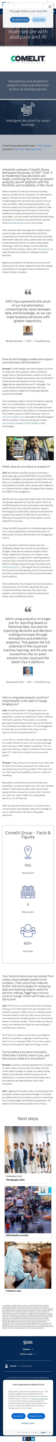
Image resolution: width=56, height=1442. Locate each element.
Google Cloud (35, 149)
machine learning (10, 423)
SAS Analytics (44, 145)
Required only (36, 1416)
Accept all (18, 1416)
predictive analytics (11, 567)
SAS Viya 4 (20, 149)
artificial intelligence (31, 423)
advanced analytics (16, 223)
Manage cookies (28, 1423)
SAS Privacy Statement (40, 1399)
